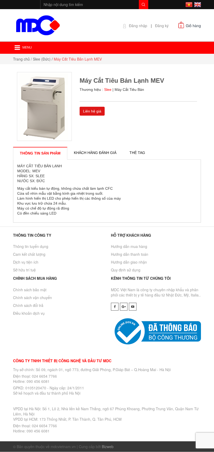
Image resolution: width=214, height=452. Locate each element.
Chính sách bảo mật (29, 289)
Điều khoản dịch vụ (29, 313)
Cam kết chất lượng (29, 254)
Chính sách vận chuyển (32, 297)
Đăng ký (162, 25)
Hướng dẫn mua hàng (129, 246)
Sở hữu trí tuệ (24, 269)
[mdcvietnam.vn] (38, 24)
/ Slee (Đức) (41, 59)
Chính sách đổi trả (28, 305)
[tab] (40, 153)
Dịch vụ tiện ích (25, 262)
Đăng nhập (138, 25)
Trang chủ (21, 59)
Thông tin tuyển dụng (30, 246)
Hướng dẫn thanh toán (129, 254)
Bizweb (108, 446)
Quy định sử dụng (125, 269)
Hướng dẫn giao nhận (129, 262)
